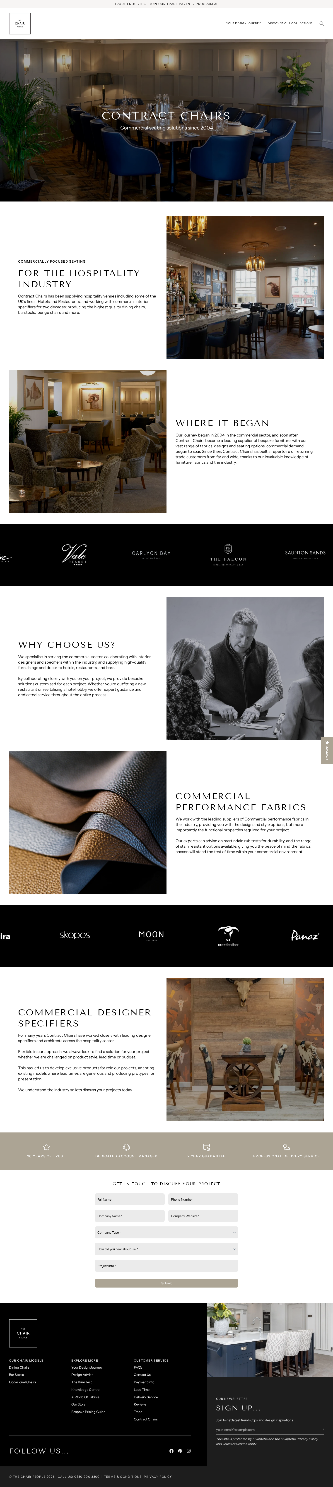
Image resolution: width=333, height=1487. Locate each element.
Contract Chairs (146, 1419)
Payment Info (144, 1382)
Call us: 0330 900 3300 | (80, 1476)
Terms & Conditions (123, 1476)
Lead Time (142, 1390)
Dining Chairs (19, 1367)
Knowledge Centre (85, 1390)
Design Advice (82, 1375)
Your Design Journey (87, 1367)
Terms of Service (235, 1444)
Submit (166, 1283)
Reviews (140, 1404)
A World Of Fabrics (85, 1397)
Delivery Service (146, 1397)
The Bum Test (81, 1382)
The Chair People (29, 1476)
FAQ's (138, 1367)
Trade (138, 1412)
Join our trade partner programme (184, 4)
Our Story (78, 1404)
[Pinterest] (180, 1451)
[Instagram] (189, 1451)
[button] (290, 23)
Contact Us (142, 1375)
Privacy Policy (307, 1439)
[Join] (320, 1429)
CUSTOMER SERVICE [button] (151, 1360)
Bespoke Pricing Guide (88, 1412)
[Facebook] (171, 1451)
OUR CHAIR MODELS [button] (26, 1360)
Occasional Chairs (22, 1382)
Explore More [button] (84, 1360)
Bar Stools (16, 1375)
